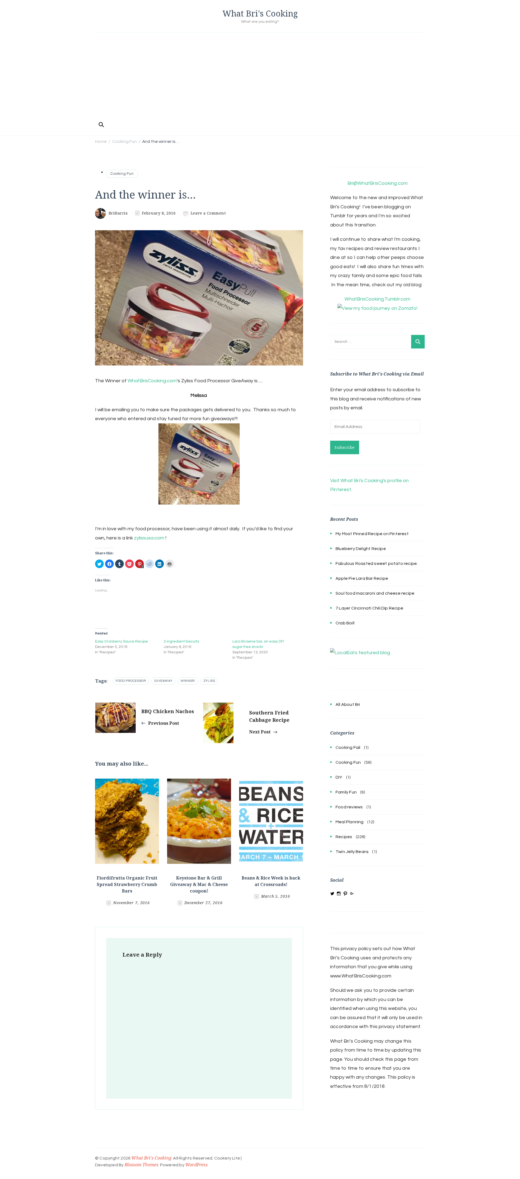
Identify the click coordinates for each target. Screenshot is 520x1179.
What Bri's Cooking (260, 13)
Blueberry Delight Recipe (361, 548)
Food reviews (349, 807)
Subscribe (344, 447)
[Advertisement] (260, 79)
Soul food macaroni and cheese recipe (375, 593)
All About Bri (348, 704)
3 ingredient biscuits (181, 641)
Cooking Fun (122, 174)
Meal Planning (350, 822)
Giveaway (163, 681)
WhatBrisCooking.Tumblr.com (377, 299)
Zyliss (209, 681)
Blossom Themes (141, 1165)
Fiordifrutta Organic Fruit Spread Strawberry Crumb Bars (127, 884)
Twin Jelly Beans (352, 851)
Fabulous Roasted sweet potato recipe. (377, 563)
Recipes (344, 837)
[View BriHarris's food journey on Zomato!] (377, 308)
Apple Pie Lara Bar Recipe (362, 578)
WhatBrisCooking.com (152, 380)
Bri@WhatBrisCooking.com (377, 183)
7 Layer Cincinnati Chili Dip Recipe (369, 608)
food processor (131, 681)
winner (188, 681)
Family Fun (346, 792)
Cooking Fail (348, 747)
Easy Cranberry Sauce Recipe (121, 641)
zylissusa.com (149, 538)
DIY (339, 777)
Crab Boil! (345, 623)
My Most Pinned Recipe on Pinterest (372, 534)
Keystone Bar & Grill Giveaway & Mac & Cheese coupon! (199, 884)
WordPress (196, 1165)
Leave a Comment (208, 213)
